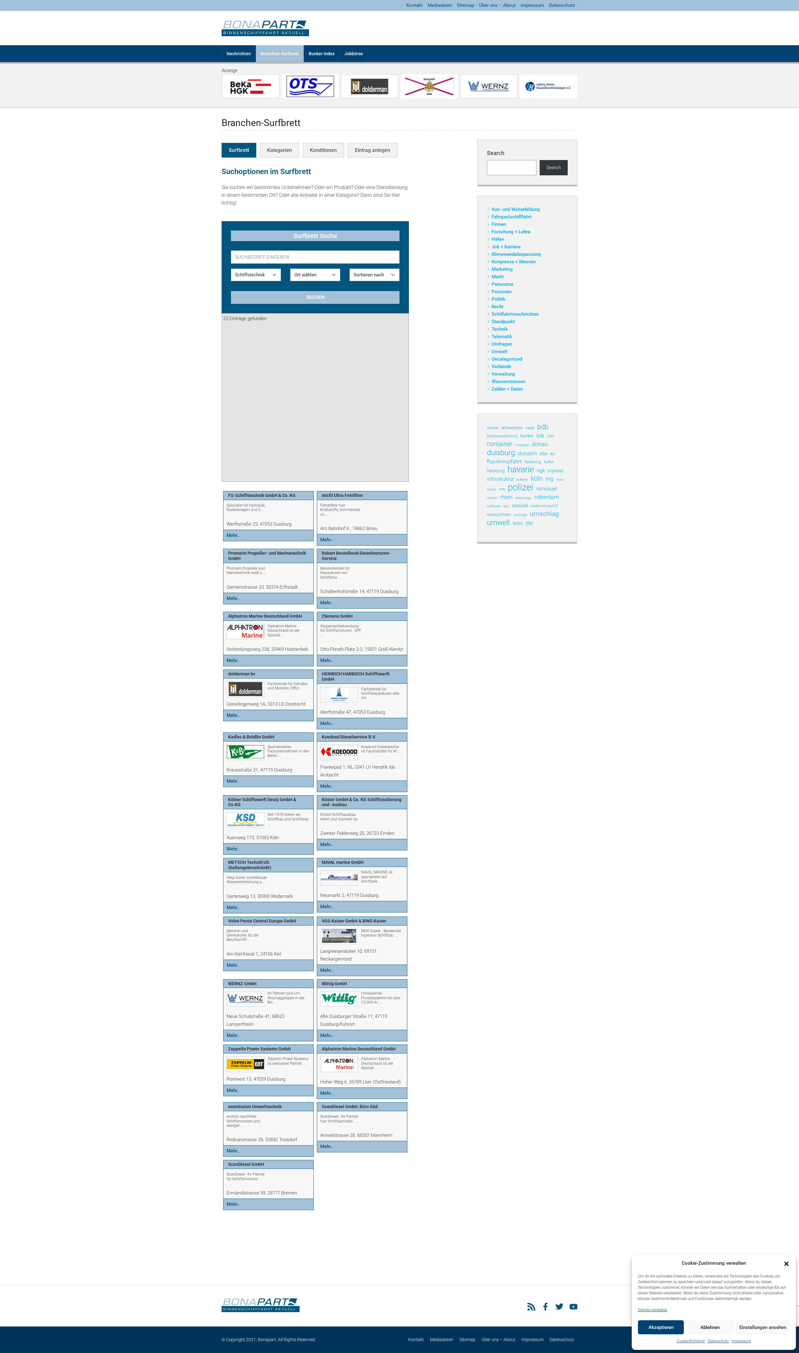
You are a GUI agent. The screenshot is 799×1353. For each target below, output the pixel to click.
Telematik (502, 336)
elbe (543, 453)
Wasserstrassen (508, 381)
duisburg (501, 453)
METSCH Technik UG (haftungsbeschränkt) (249, 865)
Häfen (498, 239)
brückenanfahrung (502, 436)
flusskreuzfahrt (504, 461)
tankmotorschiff (544, 506)
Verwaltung (503, 374)
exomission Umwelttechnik (255, 1106)
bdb (542, 427)
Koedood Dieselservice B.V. (349, 736)
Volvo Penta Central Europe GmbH (262, 920)
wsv (518, 523)
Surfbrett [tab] (239, 150)
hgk (541, 471)
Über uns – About (497, 5)
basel (530, 428)
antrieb (492, 428)
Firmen (499, 224)
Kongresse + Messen (514, 262)
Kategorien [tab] (279, 150)
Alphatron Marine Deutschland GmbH (265, 616)
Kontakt (414, 5)
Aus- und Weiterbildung (516, 209)
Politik (498, 299)
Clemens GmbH (337, 616)
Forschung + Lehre (511, 232)
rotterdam (546, 497)
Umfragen (502, 344)
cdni (550, 436)
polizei (520, 487)
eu (552, 453)
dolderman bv (241, 673)
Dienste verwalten (652, 1310)
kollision (522, 480)
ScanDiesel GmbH (246, 1164)
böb (540, 436)
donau (539, 444)
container (499, 444)
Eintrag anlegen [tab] (372, 150)
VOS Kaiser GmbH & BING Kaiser (354, 920)
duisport (527, 453)
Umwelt (499, 351)
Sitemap (465, 5)
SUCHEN (315, 297)
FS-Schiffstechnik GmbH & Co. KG (262, 495)
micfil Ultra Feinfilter (342, 495)
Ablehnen (710, 1327)
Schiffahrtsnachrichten (515, 314)
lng (549, 479)
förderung (532, 462)
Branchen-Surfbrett (280, 53)
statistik (520, 506)
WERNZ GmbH (242, 983)
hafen (549, 462)
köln (537, 478)
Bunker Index (322, 53)
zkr (529, 523)
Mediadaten (440, 5)
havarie (520, 470)
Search (495, 153)
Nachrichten (239, 53)
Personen (502, 291)
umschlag (544, 514)
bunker (527, 436)
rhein (506, 497)
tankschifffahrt (499, 515)
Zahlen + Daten (507, 389)
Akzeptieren (661, 1327)
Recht (497, 306)
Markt (498, 277)
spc (506, 506)
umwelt (498, 523)
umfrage (520, 515)
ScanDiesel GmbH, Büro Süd (350, 1106)
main (560, 480)
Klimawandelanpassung (516, 254)
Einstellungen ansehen (762, 1327)
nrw (502, 489)
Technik (500, 329)
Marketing (502, 269)
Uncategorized (507, 359)
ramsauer (546, 489)
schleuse (494, 506)
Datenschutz (718, 1341)
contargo (522, 445)
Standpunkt (503, 321)
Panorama (502, 284)
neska (491, 489)
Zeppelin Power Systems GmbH (259, 1048)
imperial (555, 470)
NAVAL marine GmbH (343, 862)
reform (492, 498)
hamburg (496, 471)
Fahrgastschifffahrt (512, 217)
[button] (786, 1263)
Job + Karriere (506, 247)
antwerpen (512, 428)
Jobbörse (353, 53)
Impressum (741, 1341)
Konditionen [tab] (323, 150)
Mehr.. (233, 535)
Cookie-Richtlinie (691, 1341)
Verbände (501, 366)
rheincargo (523, 498)
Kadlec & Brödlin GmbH (251, 736)
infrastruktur (500, 479)
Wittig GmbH (334, 983)
